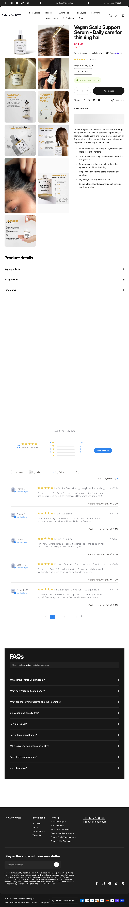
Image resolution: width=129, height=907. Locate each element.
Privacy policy (20, 902)
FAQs (27, 665)
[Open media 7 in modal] (20, 140)
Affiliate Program (58, 821)
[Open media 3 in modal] (20, 73)
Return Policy (39, 831)
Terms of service (31, 902)
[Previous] (40, 3)
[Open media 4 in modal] (53, 73)
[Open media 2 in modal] (53, 40)
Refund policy (9, 902)
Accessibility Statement (61, 841)
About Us (37, 823)
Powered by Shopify (26, 899)
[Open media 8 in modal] (53, 140)
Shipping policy (44, 902)
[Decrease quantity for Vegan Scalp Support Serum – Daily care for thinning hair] (77, 91)
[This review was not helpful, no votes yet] (116, 503)
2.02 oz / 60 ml (83, 71)
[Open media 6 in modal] (53, 107)
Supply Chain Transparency (63, 837)
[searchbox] (19, 472)
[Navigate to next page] (82, 616)
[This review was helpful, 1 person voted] (111, 579)
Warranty (37, 835)
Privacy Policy (57, 825)
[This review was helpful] (111, 503)
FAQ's (35, 827)
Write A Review (103, 450)
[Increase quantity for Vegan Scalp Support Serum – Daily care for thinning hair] (88, 91)
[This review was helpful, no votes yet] (111, 605)
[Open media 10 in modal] (53, 185)
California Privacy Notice (62, 833)
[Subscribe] (56, 864)
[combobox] (114, 3)
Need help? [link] (119, 100)
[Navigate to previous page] (46, 616)
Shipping (55, 817)
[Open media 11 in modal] (20, 231)
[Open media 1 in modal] (20, 40)
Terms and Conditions (61, 829)
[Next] (88, 3)
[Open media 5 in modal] (20, 107)
